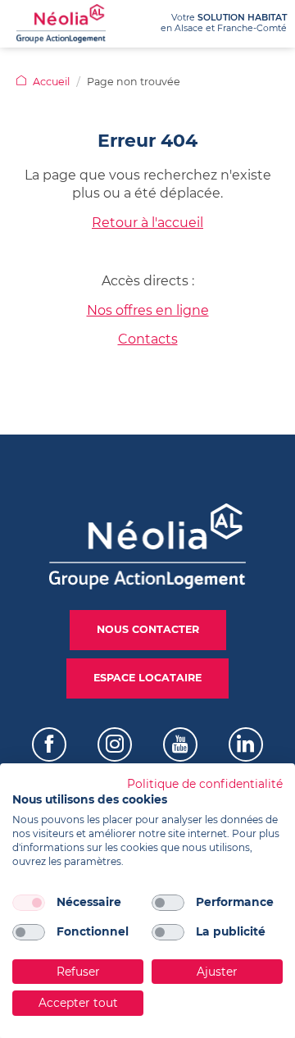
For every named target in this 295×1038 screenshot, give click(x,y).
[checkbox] (28, 903)
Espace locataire (147, 678)
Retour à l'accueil (147, 222)
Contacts (148, 339)
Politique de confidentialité (205, 783)
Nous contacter (148, 629)
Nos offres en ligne (148, 310)
